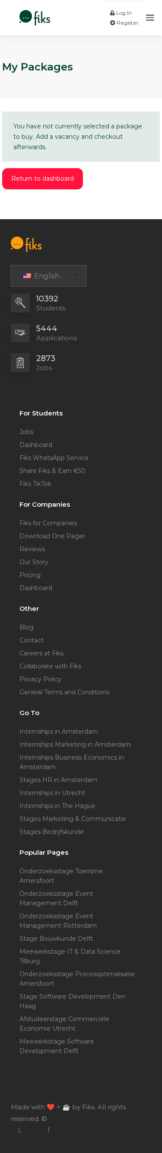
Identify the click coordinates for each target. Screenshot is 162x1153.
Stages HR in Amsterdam (58, 780)
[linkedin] (19, 1130)
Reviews (32, 549)
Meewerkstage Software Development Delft (56, 1046)
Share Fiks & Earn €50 (52, 471)
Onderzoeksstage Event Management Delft (56, 898)
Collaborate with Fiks (50, 666)
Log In (123, 13)
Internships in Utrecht (52, 793)
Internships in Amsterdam (58, 731)
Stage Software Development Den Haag (72, 1001)
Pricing (30, 575)
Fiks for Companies (48, 523)
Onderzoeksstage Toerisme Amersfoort (61, 876)
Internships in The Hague (57, 806)
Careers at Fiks (41, 653)
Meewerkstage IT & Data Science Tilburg (70, 956)
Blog (26, 627)
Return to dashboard (42, 178)
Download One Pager (52, 536)
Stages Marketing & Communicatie (72, 819)
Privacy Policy (40, 679)
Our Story (33, 562)
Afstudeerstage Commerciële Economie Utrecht (64, 1023)
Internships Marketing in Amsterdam (75, 744)
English (46, 276)
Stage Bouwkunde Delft (56, 938)
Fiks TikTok (35, 484)
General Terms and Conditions (64, 692)
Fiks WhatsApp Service (54, 458)
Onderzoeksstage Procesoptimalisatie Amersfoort (77, 978)
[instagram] (34, 1130)
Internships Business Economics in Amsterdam (71, 762)
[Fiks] (34, 13)
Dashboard (35, 445)
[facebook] (48, 1130)
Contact (31, 640)
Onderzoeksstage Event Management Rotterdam (58, 920)
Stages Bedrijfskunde (51, 832)
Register (127, 22)
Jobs (26, 432)
